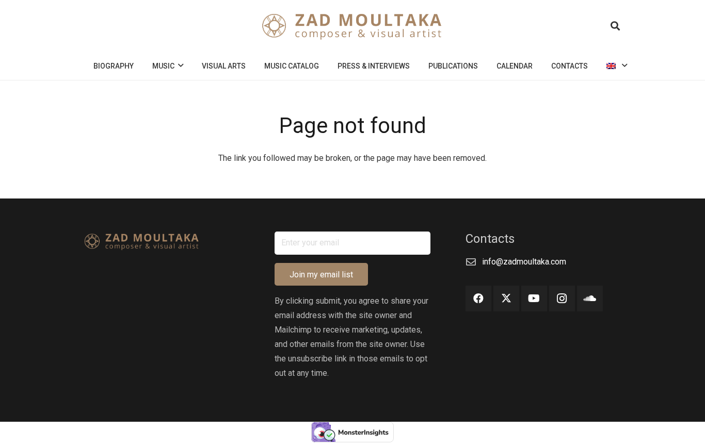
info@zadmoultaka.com (524, 262)
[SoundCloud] (590, 298)
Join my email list (321, 274)
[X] (506, 298)
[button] (615, 25)
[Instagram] (562, 298)
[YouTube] (534, 298)
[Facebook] (478, 298)
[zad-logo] (353, 25)
